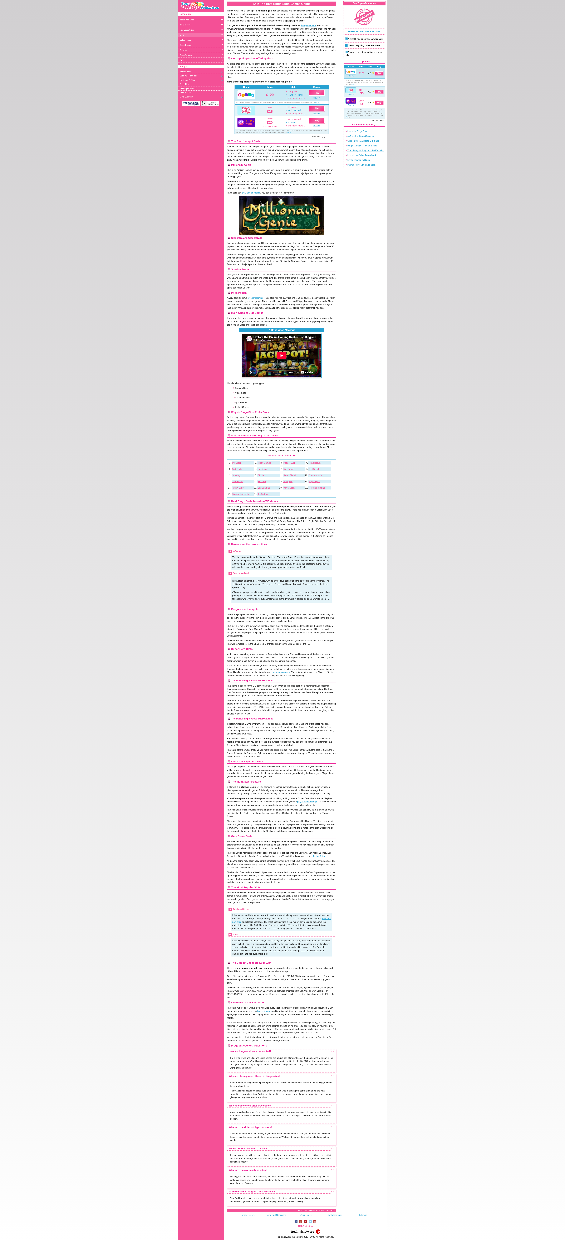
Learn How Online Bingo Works (362, 155)
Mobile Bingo (185, 40)
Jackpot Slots (185, 72)
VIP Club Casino (317, 488)
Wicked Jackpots (240, 494)
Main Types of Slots (188, 76)
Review (316, 98)
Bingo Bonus (185, 25)
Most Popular (185, 92)
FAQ (181, 60)
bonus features (264, 1011)
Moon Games (264, 463)
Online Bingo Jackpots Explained (363, 141)
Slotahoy (236, 475)
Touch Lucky (238, 488)
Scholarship (334, 1215)
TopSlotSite (263, 494)
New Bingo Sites (187, 30)
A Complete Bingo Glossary (360, 136)
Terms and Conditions (275, 1215)
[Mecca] (246, 94)
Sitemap (363, 1215)
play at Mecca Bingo (307, 801)
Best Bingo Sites (187, 20)
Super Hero (184, 84)
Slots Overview (186, 97)
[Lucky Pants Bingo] (246, 122)
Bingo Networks (186, 55)
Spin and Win (315, 475)
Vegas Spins (264, 488)
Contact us (307, 1226)
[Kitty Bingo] (246, 110)
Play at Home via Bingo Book (361, 165)
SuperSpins (314, 481)
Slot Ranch (288, 469)
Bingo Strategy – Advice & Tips (362, 145)
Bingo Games (185, 45)
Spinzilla (262, 481)
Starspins (288, 481)
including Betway (318, 856)
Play (317, 93)
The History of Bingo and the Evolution (365, 150)
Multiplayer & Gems (188, 88)
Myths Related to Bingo (358, 160)
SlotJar (261, 475)
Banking (183, 50)
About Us (304, 1215)
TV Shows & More (187, 80)
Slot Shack (314, 469)
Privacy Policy (247, 1215)
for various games (281, 672)
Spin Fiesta (237, 481)
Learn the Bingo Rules (358, 131)
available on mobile (251, 192)
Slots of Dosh (289, 475)
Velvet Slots (289, 488)
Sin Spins (262, 469)
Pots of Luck (289, 463)
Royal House (315, 463)
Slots (182, 35)
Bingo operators (308, 25)
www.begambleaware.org (302, 1231)
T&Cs (317, 102)
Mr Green (236, 463)
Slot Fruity (237, 469)
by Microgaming (255, 298)
